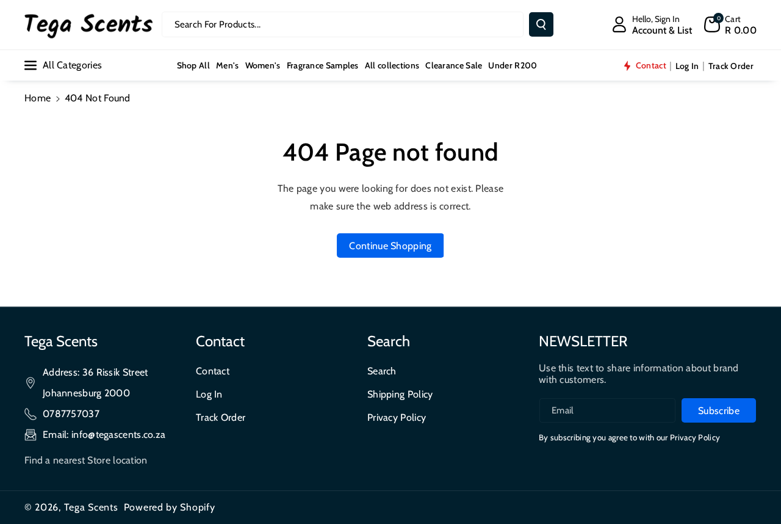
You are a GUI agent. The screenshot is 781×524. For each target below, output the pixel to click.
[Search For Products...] (541, 24)
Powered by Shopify (169, 507)
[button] (730, 24)
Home (37, 98)
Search (382, 371)
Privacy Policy (396, 417)
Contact (212, 371)
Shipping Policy (400, 394)
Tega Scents (91, 507)
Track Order (220, 417)
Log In (209, 394)
